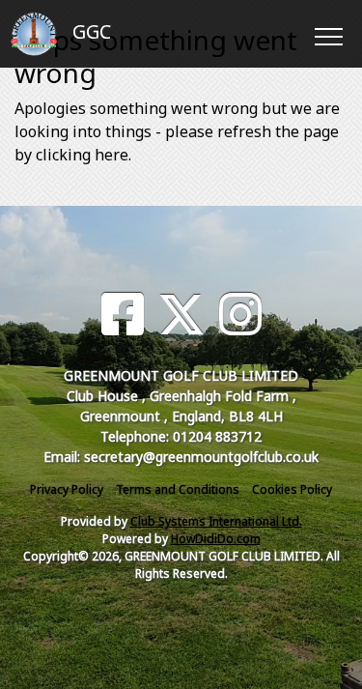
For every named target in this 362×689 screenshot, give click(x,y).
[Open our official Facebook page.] (122, 314)
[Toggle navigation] (327, 33)
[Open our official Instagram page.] (240, 314)
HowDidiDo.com (216, 539)
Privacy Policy (66, 489)
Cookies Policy (292, 489)
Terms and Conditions (177, 489)
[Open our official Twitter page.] (181, 314)
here (111, 154)
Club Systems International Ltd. (216, 521)
